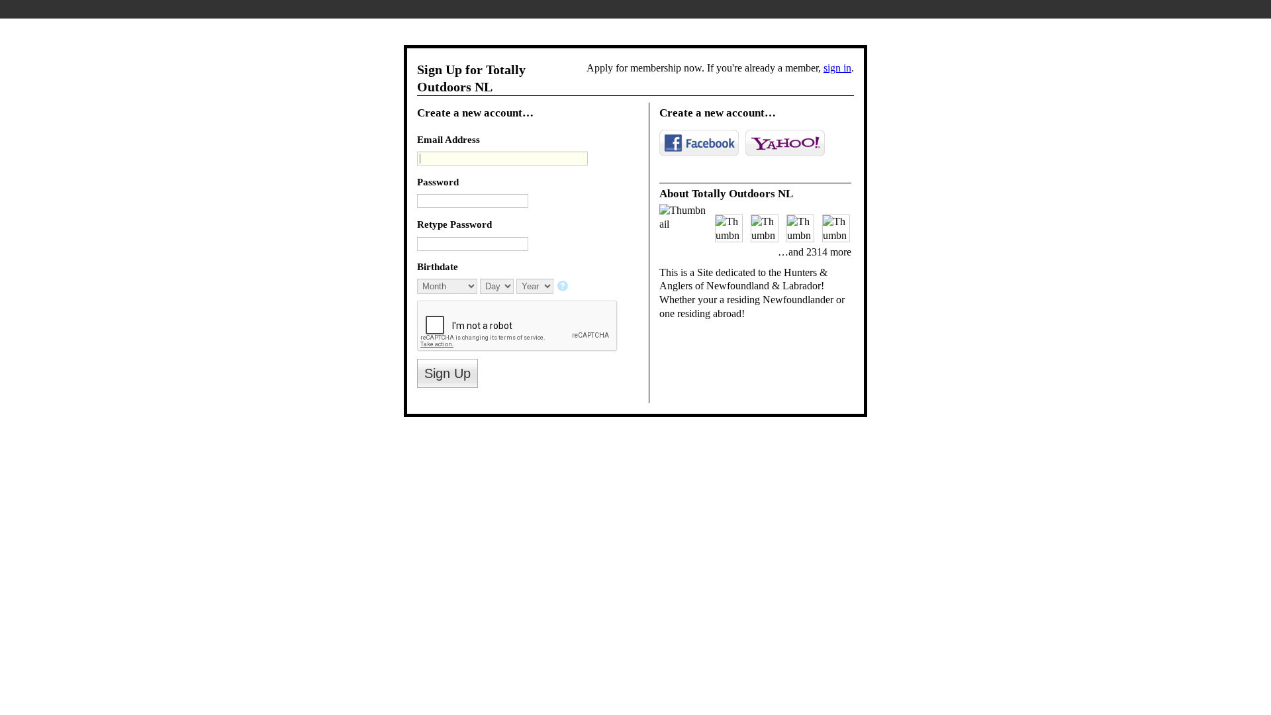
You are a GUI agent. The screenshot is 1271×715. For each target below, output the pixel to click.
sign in (837, 67)
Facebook (699, 143)
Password (438, 181)
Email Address (448, 139)
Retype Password (454, 224)
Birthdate (437, 266)
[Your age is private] (563, 287)
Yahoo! (785, 143)
